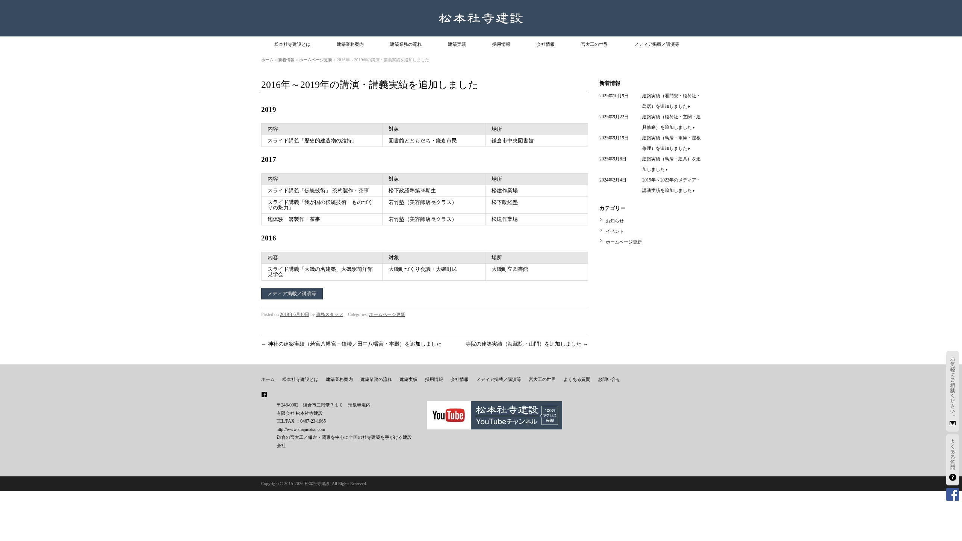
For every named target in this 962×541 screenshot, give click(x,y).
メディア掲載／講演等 (656, 44)
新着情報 (286, 59)
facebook (264, 394)
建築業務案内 (350, 44)
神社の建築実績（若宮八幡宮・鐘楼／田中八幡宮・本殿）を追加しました (351, 344)
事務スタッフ (329, 314)
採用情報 (501, 44)
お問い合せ (609, 379)
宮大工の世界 (594, 44)
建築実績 (457, 44)
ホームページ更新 (315, 59)
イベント (615, 231)
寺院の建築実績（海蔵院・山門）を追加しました (527, 344)
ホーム (267, 59)
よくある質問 (576, 379)
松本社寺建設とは (292, 44)
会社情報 (546, 44)
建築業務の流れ (406, 44)
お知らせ (615, 221)
